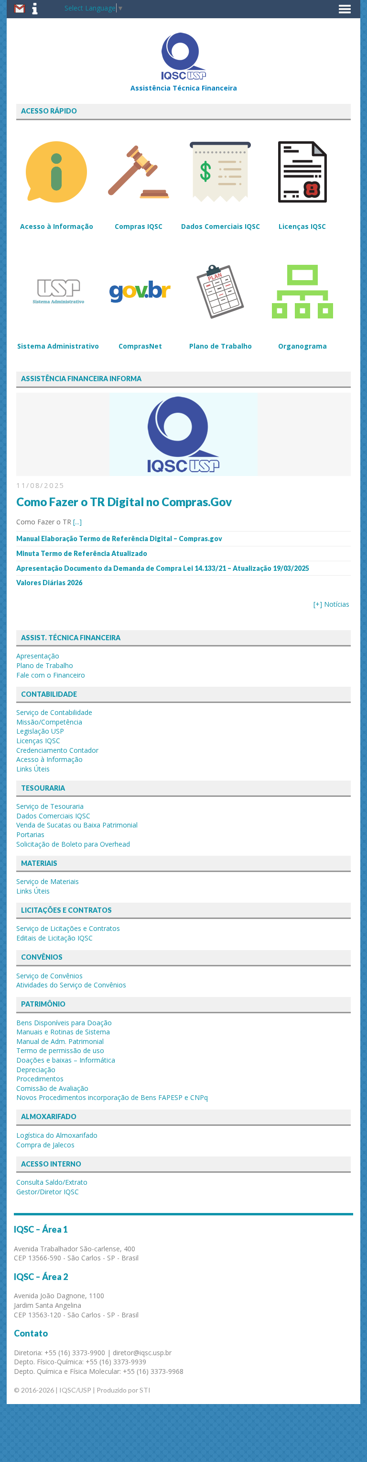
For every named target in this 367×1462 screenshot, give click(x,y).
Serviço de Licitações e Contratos (68, 928)
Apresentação (37, 655)
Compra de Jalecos (45, 1144)
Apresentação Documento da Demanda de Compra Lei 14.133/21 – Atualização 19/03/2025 (162, 568)
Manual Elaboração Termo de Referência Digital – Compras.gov (119, 538)
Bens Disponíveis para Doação (64, 1022)
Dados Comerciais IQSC (53, 815)
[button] (344, 9)
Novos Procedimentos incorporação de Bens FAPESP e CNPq (112, 1097)
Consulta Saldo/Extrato (51, 1182)
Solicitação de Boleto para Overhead (73, 844)
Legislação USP (40, 731)
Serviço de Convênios (49, 975)
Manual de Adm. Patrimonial (60, 1041)
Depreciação (35, 1069)
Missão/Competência (49, 721)
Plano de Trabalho (44, 665)
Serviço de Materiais (47, 881)
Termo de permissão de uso (60, 1050)
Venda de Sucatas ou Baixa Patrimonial (77, 824)
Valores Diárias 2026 (49, 582)
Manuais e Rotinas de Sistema (63, 1031)
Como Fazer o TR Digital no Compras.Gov (124, 502)
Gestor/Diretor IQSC (47, 1191)
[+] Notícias (331, 604)
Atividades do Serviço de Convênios (71, 984)
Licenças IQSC (38, 740)
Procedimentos (40, 1078)
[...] (77, 521)
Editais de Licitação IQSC (54, 937)
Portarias (30, 834)
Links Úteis (33, 768)
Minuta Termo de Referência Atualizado (81, 553)
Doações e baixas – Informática (65, 1060)
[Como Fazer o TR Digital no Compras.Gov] (183, 471)
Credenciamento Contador (57, 750)
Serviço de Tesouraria (50, 806)
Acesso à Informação (49, 759)
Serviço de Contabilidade (54, 712)
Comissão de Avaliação (52, 1088)
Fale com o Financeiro (50, 675)
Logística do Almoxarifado (56, 1135)
